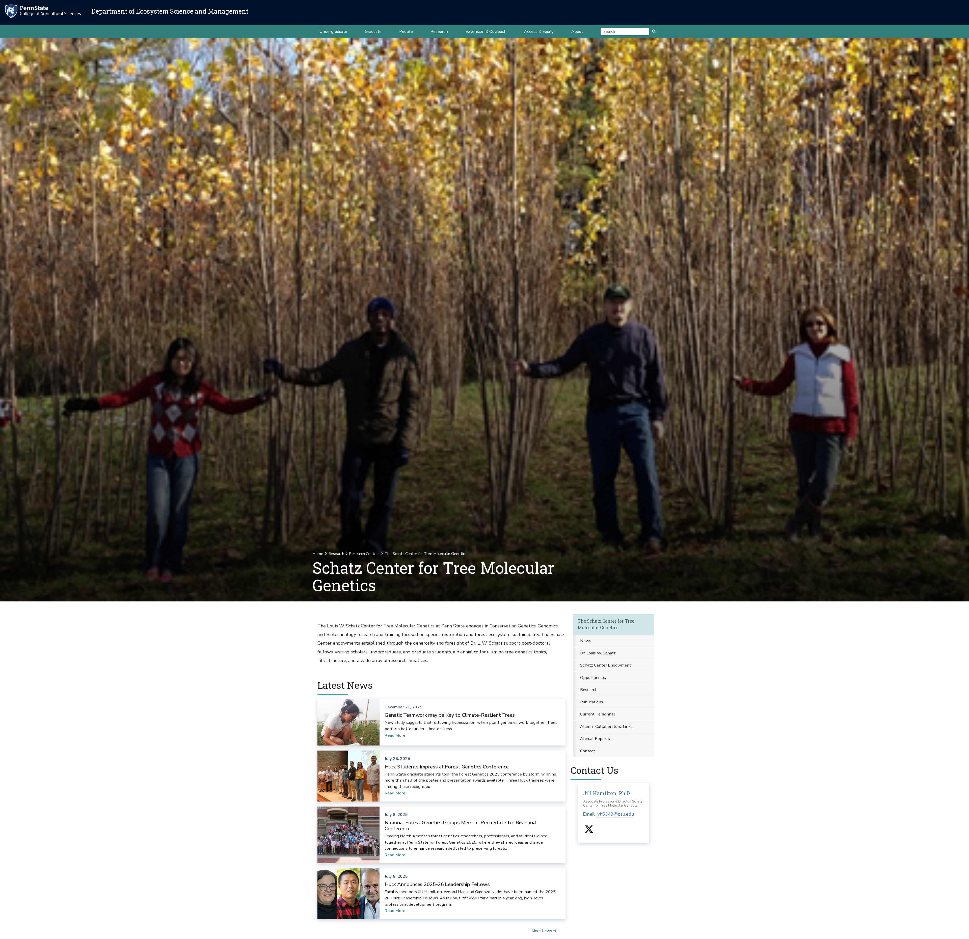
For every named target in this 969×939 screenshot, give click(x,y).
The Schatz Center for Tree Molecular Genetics (606, 624)
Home (317, 553)
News (585, 641)
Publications (591, 702)
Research (336, 553)
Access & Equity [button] (539, 31)
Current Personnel (597, 714)
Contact (587, 751)
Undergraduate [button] (333, 31)
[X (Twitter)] (589, 831)
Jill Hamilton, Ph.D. (607, 793)
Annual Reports (595, 738)
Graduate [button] (373, 31)
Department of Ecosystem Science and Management (169, 11)
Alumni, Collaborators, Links (606, 726)
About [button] (577, 31)
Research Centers (364, 553)
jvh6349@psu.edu (615, 814)
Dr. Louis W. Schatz (598, 653)
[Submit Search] (654, 31)
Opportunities (593, 677)
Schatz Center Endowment (605, 665)
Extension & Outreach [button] (486, 31)
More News (542, 930)
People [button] (406, 31)
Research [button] (439, 31)
